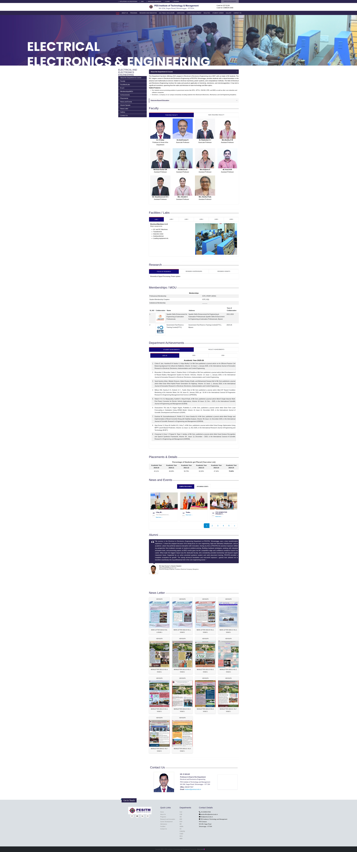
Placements (124, 98)
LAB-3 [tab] (186, 219)
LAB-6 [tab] (231, 219)
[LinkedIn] (142, 816)
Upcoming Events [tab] (202, 486)
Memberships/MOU (126, 91)
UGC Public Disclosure (167, 13)
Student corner (218, 13)
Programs (133, 13)
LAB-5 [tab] (216, 219)
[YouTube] (137, 816)
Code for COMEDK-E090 (225, 8)
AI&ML (182, 826)
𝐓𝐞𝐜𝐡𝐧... (188, 512)
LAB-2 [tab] (171, 219)
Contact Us (237, 13)
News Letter (124, 108)
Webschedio (201, 849)
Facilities (207, 13)
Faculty (122, 81)
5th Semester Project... (221, 513)
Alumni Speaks (125, 105)
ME (181, 824)
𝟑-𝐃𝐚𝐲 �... (159, 512)
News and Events (126, 102)
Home (117, 13)
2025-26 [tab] (164, 355)
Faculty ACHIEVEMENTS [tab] (216, 349)
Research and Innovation (148, 13)
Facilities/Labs (125, 84)
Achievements (125, 95)
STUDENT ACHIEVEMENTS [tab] (171, 349)
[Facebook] (132, 816)
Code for (223, 5)
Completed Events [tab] (185, 486)
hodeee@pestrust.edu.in (193, 789)
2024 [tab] (222, 355)
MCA (181, 836)
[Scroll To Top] (353, 850)
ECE (181, 821)
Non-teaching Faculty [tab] (216, 115)
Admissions (181, 13)
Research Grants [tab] (223, 271)
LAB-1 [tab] (156, 219)
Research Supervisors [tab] (194, 271)
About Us (125, 13)
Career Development (194, 13)
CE (180, 829)
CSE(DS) (182, 831)
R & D (122, 88)
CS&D (181, 833)
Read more (158, 517)
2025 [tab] (193, 355)
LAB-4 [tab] (201, 219)
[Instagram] (147, 816)
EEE (181, 819)
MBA (181, 838)
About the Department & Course (130, 77)
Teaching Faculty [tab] (171, 115)
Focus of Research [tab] (164, 271)
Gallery (228, 13)
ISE (181, 817)
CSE (181, 814)
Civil (181, 812)
